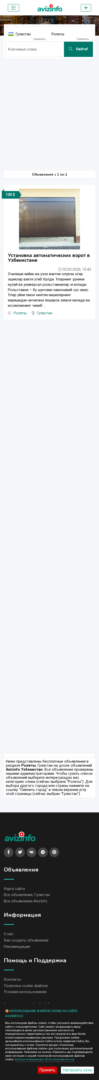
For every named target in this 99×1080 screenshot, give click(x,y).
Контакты (12, 979)
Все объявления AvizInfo (25, 901)
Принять (47, 1070)
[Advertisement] (49, 112)
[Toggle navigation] (13, 8)
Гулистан (23, 34)
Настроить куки (77, 1070)
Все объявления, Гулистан (27, 895)
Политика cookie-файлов (26, 985)
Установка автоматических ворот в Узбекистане (49, 258)
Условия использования (25, 992)
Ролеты (58, 34)
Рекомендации (17, 946)
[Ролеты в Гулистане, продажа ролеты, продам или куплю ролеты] (50, 7)
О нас (8, 934)
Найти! (81, 49)
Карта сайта (14, 888)
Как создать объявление (26, 940)
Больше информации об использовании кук (45, 1059)
